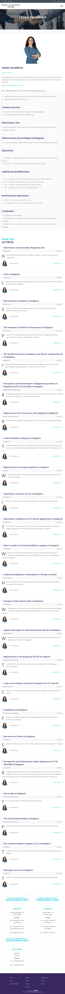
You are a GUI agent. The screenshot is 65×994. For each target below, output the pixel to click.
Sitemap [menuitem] (28, 987)
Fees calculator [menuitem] (14, 984)
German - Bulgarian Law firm (23, 21)
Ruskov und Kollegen (8, 21)
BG (58, 1)
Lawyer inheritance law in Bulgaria (40, 21)
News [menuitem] (27, 981)
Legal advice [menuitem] (44, 977)
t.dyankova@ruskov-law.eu (14, 85)
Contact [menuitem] (28, 984)
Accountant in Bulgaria (56, 21)
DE (61, 1)
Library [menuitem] (43, 981)
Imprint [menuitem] (43, 984)
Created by (33, 990)
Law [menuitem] (11, 981)
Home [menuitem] (11, 977)
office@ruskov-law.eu (17, 900)
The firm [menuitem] (28, 977)
